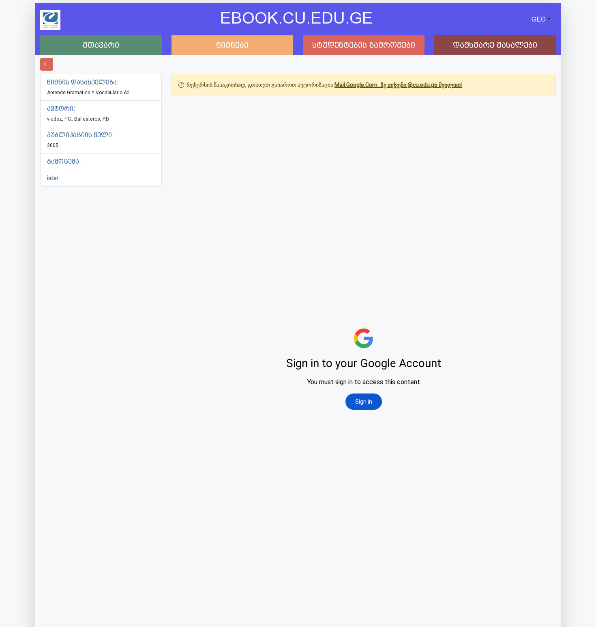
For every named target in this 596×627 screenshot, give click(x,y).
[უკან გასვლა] (46, 64)
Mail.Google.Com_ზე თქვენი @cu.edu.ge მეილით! (398, 85)
